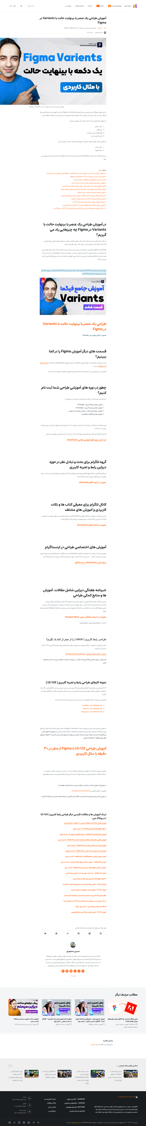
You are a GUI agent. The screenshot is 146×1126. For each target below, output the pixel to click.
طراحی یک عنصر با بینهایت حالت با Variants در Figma (74, 326)
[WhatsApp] (56, 933)
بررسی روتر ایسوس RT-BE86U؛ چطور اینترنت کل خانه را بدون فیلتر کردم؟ (115, 1076)
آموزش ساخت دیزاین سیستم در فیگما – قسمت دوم (26, 1020)
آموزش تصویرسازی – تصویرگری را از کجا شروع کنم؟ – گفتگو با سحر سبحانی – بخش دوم (90, 1020)
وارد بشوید (94, 1044)
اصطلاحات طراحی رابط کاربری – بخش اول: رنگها (91, 906)
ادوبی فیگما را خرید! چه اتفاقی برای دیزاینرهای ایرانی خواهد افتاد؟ (123, 1020)
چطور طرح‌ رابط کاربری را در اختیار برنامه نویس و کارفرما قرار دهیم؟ (85, 895)
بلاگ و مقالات (51, 1103)
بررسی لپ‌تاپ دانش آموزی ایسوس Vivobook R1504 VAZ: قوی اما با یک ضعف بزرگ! (82, 1077)
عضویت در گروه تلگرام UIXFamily (92, 482)
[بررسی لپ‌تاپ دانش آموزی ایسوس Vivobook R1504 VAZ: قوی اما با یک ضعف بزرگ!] (98, 1074)
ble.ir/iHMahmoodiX (20, 1113)
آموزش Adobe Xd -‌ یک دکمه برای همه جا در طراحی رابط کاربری (86, 873)
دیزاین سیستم (27, 1024)
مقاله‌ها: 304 (73, 976)
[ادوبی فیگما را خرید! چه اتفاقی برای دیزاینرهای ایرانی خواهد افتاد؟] (123, 1007)
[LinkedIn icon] (82, 971)
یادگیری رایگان (79, 6)
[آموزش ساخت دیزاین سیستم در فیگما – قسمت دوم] (23, 1007)
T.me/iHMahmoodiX (20, 1106)
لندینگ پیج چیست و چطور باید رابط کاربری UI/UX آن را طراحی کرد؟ (84, 901)
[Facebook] (100, 933)
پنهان (100, 170)
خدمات (90, 6)
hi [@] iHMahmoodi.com (19, 1099)
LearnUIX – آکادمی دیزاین (76, 1099)
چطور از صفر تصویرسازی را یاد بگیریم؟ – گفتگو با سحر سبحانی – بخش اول (57, 1020)
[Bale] (38, 1123)
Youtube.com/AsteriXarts (81, 790)
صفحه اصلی (127, 6)
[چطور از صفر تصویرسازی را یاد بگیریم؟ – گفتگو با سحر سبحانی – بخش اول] (57, 1007)
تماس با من (52, 1107)
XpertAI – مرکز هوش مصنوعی (74, 1103)
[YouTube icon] (63, 971)
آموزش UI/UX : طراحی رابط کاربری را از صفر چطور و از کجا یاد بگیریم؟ (84, 884)
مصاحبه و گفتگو (93, 1024)
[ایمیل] (45, 933)
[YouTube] (10, 1123)
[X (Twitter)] (89, 933)
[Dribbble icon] (78, 971)
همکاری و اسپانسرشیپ (77, 1111)
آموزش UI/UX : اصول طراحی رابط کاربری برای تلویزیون (88, 912)
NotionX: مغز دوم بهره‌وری (75, 1107)
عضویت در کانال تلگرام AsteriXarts (91, 525)
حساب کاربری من (50, 1099)
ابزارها (100, 6)
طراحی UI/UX (19, 1024)
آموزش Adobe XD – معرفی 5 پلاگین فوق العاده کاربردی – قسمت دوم (83, 862)
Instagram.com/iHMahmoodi (91, 711)
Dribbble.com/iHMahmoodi (92, 705)
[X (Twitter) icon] (71, 971)
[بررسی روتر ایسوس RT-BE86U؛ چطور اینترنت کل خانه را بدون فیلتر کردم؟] (131, 1074)
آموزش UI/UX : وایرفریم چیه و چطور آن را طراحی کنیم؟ (88, 889)
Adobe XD (132, 1024)
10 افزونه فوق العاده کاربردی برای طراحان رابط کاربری (89, 878)
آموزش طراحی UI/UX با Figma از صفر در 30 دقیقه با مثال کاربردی (75, 751)
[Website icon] (74, 971)
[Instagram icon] (67, 971)
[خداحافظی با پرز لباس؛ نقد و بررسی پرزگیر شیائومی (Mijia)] (65, 1074)
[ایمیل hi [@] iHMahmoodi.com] (29, 1098)
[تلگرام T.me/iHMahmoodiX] (29, 1105)
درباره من (68, 6)
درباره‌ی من (52, 1111)
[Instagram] (29, 1123)
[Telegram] (67, 933)
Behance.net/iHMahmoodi (92, 708)
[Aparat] (14, 1123)
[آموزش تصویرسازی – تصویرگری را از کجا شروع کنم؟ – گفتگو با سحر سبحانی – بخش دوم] (89, 1007)
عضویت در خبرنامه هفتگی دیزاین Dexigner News (85, 617)
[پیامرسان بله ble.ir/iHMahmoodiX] (29, 1112)
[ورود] (21, 6)
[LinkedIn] (78, 933)
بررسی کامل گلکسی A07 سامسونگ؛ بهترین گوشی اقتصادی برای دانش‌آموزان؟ (16, 1076)
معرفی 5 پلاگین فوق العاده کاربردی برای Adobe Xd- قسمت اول (85, 867)
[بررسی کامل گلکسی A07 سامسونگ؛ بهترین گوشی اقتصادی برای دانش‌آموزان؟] (32, 1074)
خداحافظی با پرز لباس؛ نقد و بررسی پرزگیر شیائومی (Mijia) (49, 1074)
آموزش (127, 1024)
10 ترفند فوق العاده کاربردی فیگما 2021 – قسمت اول (89, 828)
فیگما (125, 1027)
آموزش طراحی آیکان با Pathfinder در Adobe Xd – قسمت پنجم (85, 856)
